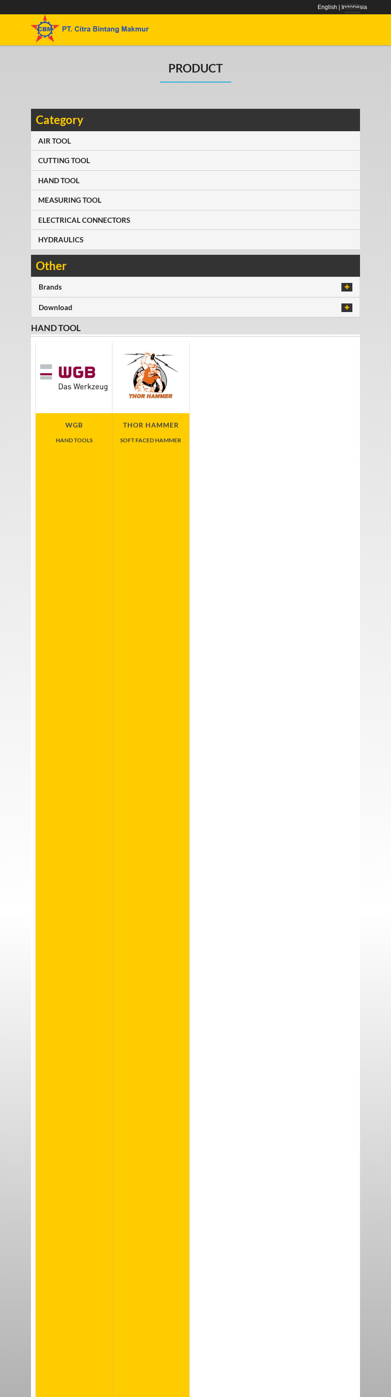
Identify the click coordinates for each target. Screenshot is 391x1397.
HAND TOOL (59, 180)
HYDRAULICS (60, 239)
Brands (50, 286)
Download (55, 307)
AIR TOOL (54, 140)
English (327, 7)
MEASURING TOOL (70, 200)
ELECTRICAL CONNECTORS (84, 220)
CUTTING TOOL (64, 160)
